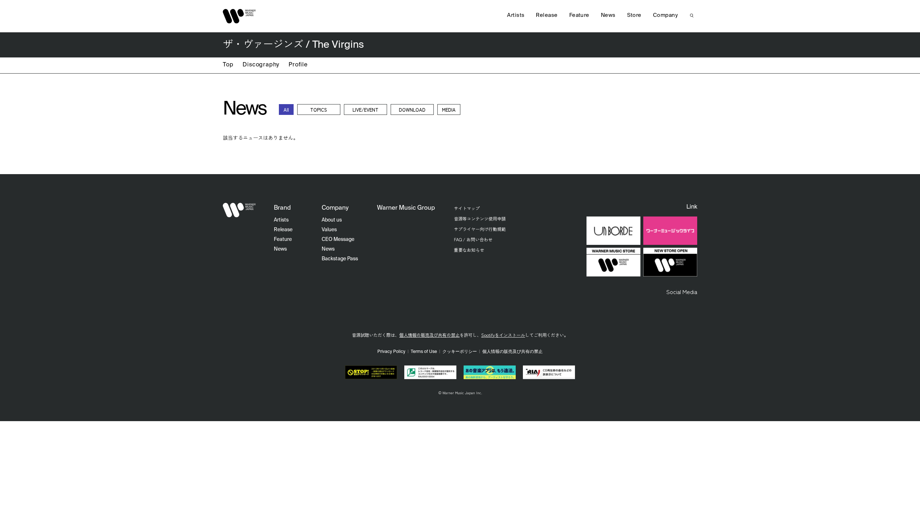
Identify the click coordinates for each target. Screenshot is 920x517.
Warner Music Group (406, 208)
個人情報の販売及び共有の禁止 (429, 335)
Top (228, 65)
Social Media (681, 291)
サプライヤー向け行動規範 (480, 229)
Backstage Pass (340, 258)
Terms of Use (424, 352)
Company (665, 15)
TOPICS (318, 109)
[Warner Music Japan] (239, 210)
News (608, 15)
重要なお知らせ (469, 250)
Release (546, 15)
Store (634, 15)
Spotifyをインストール (503, 335)
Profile (298, 65)
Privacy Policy (391, 352)
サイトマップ (467, 208)
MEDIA (449, 109)
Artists (515, 15)
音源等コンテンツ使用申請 (480, 218)
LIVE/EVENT (365, 109)
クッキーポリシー (459, 352)
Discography (261, 65)
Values (329, 229)
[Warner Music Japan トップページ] (239, 16)
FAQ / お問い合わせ (473, 239)
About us (332, 220)
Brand (282, 208)
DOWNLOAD (412, 109)
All (286, 109)
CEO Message (338, 239)
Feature (579, 15)
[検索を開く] (691, 15)
